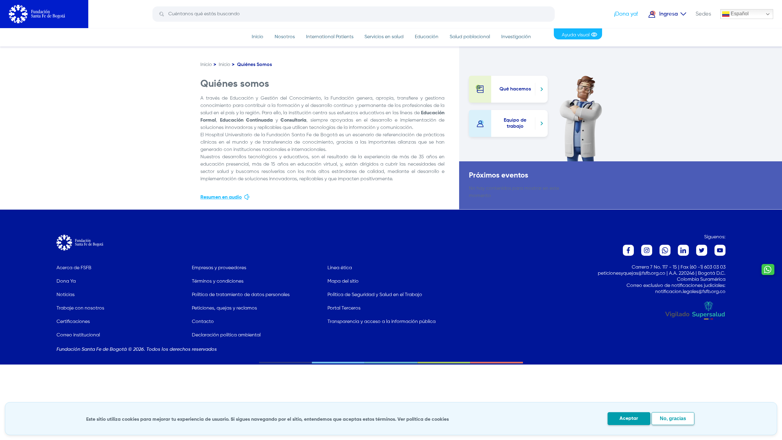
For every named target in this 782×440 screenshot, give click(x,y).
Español (739, 13)
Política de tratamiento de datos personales (241, 294)
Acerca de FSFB (74, 268)
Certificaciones (73, 321)
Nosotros (285, 37)
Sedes (703, 14)
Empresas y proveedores (219, 268)
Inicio (257, 37)
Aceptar (628, 418)
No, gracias (673, 418)
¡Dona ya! (626, 14)
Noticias (66, 294)
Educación (426, 37)
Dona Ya (66, 281)
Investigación (516, 37)
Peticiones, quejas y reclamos (224, 308)
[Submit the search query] (161, 14)
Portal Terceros (343, 308)
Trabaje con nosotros (80, 308)
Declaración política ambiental (226, 335)
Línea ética (339, 268)
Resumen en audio (221, 197)
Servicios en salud (384, 37)
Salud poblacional (470, 37)
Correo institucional (78, 335)
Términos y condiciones (217, 281)
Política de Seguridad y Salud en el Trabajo (374, 294)
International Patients (329, 37)
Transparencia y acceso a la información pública (381, 321)
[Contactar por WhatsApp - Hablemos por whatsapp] (768, 269)
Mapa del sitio (343, 281)
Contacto (203, 321)
